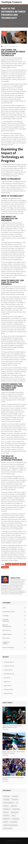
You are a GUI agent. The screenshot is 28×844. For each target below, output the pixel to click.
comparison (5, 567)
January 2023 (8, 693)
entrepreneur (16, 809)
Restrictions (16, 818)
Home (3, 21)
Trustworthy (14, 822)
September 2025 (9, 674)
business (6, 812)
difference (22, 564)
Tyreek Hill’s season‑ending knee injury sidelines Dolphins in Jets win (12, 726)
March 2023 (8, 685)
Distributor (6, 815)
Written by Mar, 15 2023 (7, 46)
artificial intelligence (8, 802)
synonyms (15, 796)
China (13, 815)
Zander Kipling (15, 578)
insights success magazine (10, 825)
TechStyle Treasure (11, 2)
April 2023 (7, 681)
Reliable (6, 822)
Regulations (7, 818)
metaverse (15, 799)
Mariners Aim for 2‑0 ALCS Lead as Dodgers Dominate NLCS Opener (13, 752)
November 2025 (9, 666)
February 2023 (8, 689)
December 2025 (9, 662)
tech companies (8, 828)
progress (8, 564)
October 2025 (8, 670)
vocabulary (6, 799)
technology (15, 564)
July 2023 (7, 677)
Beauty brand (14, 812)
